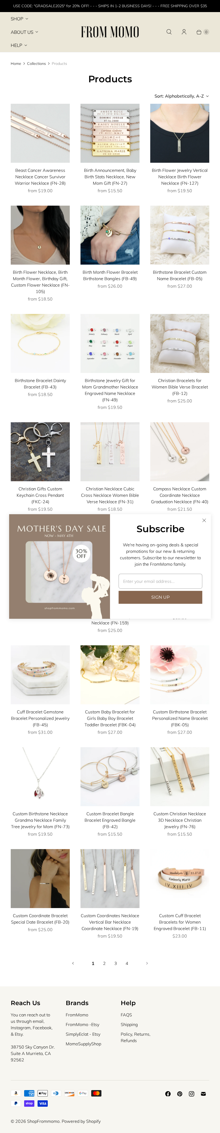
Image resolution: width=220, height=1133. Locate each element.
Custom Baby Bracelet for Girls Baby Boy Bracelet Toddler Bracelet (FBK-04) (110, 718)
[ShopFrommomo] (110, 32)
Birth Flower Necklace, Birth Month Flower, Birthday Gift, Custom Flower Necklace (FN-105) (40, 281)
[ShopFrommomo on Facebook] (168, 1094)
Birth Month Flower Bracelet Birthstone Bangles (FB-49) (110, 275)
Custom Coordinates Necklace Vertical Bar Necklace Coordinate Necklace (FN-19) (110, 922)
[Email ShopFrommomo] (203, 1094)
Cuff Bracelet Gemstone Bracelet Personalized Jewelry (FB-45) (40, 718)
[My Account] (184, 31)
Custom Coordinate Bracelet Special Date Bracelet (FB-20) (40, 919)
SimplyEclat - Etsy (83, 1034)
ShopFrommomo (43, 1121)
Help (16, 45)
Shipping (129, 1024)
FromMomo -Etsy (82, 1024)
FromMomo (77, 1014)
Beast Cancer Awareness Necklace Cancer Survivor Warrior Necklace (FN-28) (40, 177)
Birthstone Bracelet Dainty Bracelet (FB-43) (40, 384)
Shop (17, 18)
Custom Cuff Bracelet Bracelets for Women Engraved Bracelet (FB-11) (180, 922)
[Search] (169, 31)
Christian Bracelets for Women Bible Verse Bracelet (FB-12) (180, 387)
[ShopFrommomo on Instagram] (191, 1094)
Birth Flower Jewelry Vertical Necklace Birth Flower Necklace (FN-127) (180, 177)
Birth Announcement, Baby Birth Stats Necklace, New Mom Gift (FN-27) (110, 177)
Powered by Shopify (81, 1121)
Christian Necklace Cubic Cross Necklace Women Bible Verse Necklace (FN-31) (110, 495)
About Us (22, 32)
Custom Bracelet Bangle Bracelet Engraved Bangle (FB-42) (110, 820)
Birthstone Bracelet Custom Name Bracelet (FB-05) (180, 275)
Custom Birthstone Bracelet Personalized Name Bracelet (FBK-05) (180, 718)
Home (16, 63)
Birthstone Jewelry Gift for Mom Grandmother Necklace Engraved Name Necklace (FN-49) (110, 390)
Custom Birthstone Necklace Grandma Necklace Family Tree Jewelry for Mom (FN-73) (40, 820)
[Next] (147, 963)
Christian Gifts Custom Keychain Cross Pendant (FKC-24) (40, 495)
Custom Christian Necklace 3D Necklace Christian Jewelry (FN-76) (179, 820)
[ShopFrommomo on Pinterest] (180, 1094)
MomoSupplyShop (83, 1043)
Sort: (179, 96)
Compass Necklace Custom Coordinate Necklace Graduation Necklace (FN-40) (179, 495)
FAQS (126, 1014)
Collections (36, 63)
